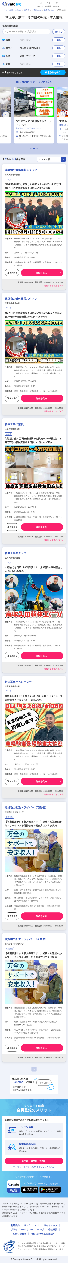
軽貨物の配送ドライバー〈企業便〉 (26, 939)
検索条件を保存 (53, 72)
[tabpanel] (34, 115)
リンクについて (32, 1225)
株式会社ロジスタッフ (14, 812)
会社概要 (52, 1229)
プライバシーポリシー (22, 1229)
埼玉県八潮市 (49, 10)
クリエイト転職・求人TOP (12, 10)
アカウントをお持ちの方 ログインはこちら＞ (34, 1167)
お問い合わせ (19, 1233)
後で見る (13, 272)
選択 (59, 40)
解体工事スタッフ (15, 553)
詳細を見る (41, 272)
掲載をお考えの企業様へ (43, 1233)
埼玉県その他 (36, 10)
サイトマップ (50, 1225)
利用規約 (15, 1225)
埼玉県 (26, 10)
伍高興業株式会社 (12, 175)
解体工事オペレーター (18, 681)
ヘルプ (40, 1229)
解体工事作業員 (14, 424)
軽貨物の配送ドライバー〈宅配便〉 (26, 807)
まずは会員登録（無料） (34, 1161)
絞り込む (58, 32)
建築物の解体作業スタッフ (21, 170)
